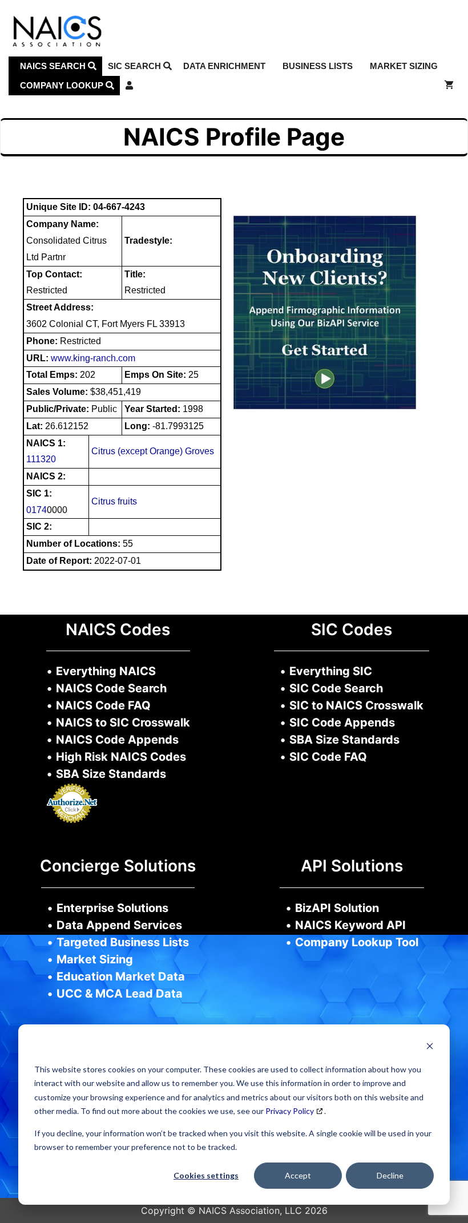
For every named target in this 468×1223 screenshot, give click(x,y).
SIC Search (135, 66)
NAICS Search (54, 66)
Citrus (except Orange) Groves (152, 451)
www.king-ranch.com (93, 358)
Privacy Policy (289, 1111)
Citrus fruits (114, 501)
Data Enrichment (224, 66)
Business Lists (318, 66)
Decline (390, 1175)
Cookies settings (206, 1175)
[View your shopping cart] (448, 85)
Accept (298, 1175)
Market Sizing (404, 66)
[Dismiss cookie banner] (430, 1047)
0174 (36, 510)
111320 (41, 459)
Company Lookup (63, 85)
